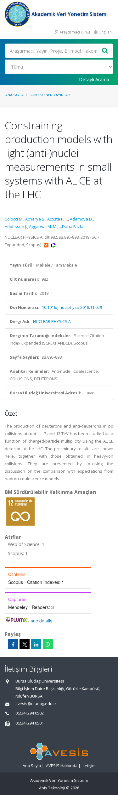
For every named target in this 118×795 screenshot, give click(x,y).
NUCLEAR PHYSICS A (52, 321)
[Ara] (105, 51)
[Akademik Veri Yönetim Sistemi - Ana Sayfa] (18, 14)
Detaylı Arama (94, 79)
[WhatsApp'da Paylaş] (48, 644)
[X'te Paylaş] (25, 644)
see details (41, 620)
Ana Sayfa (14, 94)
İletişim (89, 765)
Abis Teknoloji (52, 788)
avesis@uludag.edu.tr (35, 703)
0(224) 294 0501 (29, 723)
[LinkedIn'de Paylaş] (36, 644)
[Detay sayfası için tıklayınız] (20, 511)
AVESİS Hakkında (61, 765)
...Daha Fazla (71, 226)
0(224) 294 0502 (29, 713)
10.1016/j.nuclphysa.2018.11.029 (72, 307)
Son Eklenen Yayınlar (50, 94)
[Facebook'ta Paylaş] (13, 644)
